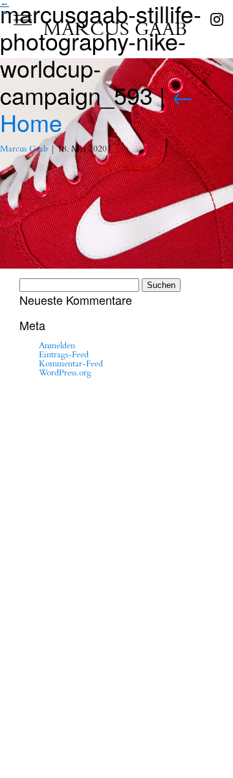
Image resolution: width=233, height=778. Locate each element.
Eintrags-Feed (64, 356)
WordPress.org (65, 374)
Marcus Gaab (24, 150)
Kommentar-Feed (71, 365)
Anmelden (57, 346)
